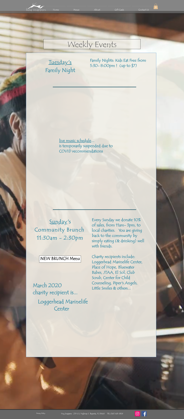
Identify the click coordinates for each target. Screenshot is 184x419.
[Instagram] (137, 413)
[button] (155, 6)
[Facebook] (144, 413)
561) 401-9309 (117, 414)
